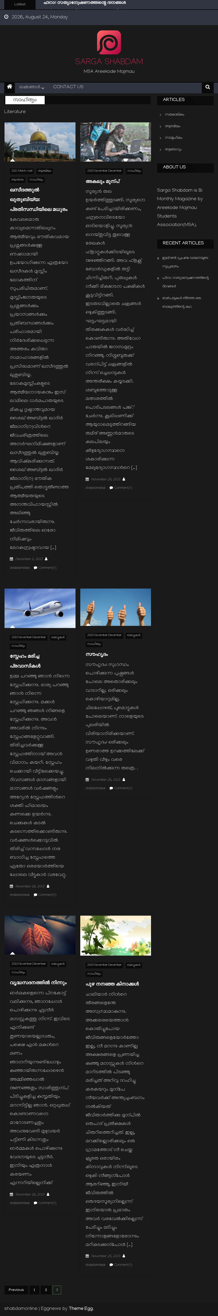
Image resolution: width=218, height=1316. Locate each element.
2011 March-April (21, 171)
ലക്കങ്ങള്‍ (29, 87)
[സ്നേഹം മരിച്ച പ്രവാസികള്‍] (40, 608)
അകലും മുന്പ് (102, 181)
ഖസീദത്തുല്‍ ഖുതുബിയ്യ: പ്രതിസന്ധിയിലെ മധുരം (39, 199)
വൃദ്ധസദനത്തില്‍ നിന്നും (38, 982)
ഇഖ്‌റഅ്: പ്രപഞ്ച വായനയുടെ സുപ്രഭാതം (185, 262)
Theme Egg (81, 1309)
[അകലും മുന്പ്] (115, 142)
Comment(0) (47, 568)
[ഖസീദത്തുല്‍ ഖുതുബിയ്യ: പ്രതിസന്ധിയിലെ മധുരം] (40, 142)
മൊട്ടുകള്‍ (58, 637)
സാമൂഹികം (173, 138)
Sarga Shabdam (109, 63)
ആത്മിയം (44, 171)
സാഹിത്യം (36, 180)
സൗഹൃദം (97, 654)
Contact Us (68, 87)
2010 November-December (104, 171)
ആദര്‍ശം (17, 180)
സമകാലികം (174, 115)
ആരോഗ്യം (173, 150)
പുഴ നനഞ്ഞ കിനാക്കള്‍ (112, 983)
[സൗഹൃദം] (115, 607)
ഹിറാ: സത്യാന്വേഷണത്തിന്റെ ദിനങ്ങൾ (185, 282)
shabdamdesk (20, 568)
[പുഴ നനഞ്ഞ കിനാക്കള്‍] (115, 936)
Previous (16, 1290)
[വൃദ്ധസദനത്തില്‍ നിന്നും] (40, 935)
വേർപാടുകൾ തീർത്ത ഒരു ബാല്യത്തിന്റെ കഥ (90, 7)
